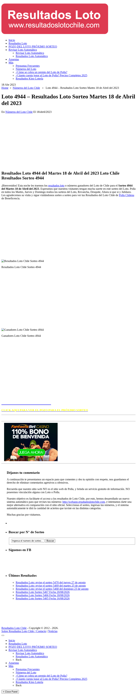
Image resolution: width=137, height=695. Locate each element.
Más (11, 62)
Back (19, 659)
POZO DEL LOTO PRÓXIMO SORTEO (33, 46)
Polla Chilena (126, 195)
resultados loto (56, 185)
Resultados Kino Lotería (29, 78)
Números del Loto (26, 68)
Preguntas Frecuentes (28, 65)
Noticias (52, 631)
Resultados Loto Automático (32, 56)
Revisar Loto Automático (23, 49)
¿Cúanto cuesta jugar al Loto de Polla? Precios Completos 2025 (51, 75)
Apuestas (14, 59)
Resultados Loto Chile (14, 628)
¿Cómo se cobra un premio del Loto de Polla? (41, 72)
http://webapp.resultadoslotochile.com (83, 501)
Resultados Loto (18, 43)
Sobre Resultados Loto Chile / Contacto (23, 631)
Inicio (12, 40)
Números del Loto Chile (26, 87)
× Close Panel (10, 691)
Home (4, 87)
